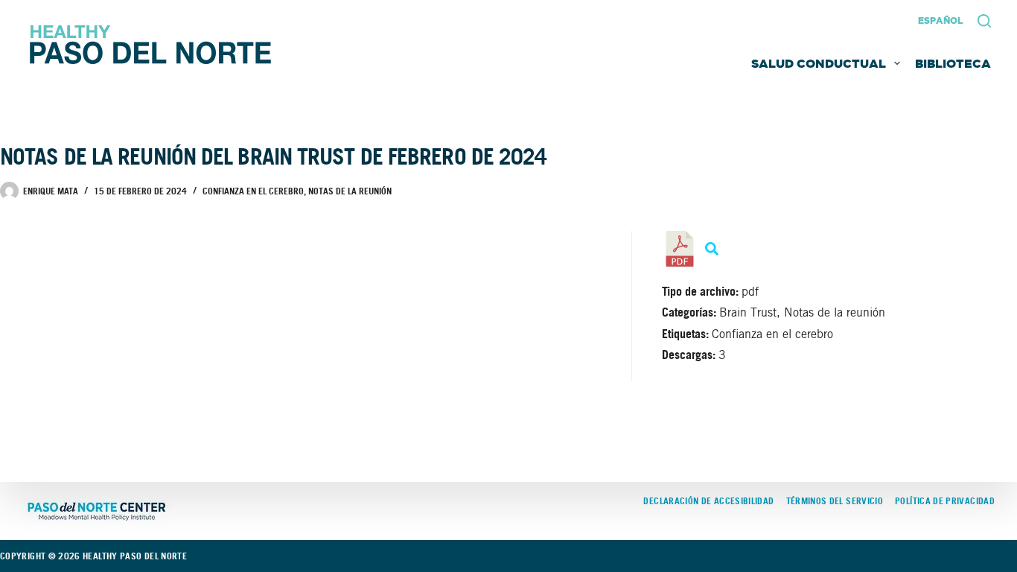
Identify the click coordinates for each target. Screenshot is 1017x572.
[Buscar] (984, 21)
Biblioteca (953, 63)
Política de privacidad (945, 501)
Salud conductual (818, 63)
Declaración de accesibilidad (708, 501)
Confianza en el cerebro (253, 191)
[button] (940, 20)
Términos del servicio (835, 501)
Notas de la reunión (350, 191)
